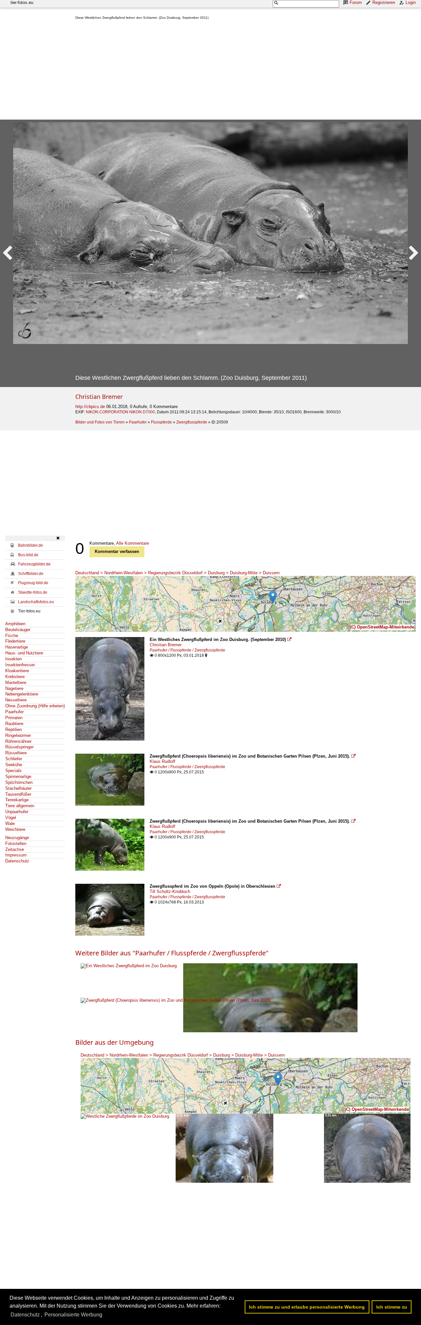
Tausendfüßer (18, 794)
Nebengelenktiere (21, 694)
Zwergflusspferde (191, 422)
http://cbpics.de (90, 406)
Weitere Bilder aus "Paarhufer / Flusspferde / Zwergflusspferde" (171, 952)
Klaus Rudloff (162, 761)
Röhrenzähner (18, 741)
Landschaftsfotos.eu (36, 602)
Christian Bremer (99, 396)
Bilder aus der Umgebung (114, 1042)
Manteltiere (15, 682)
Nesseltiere (16, 699)
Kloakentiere (17, 670)
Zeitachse (14, 849)
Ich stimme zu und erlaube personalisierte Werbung (307, 1307)
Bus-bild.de (28, 555)
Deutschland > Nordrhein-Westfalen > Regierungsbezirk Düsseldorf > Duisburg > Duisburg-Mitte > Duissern (177, 572)
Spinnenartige (18, 776)
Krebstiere (15, 676)
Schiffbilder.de (30, 573)
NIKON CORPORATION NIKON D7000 (120, 412)
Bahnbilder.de (30, 545)
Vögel (10, 817)
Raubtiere (14, 723)
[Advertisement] (245, 71)
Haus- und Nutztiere (24, 653)
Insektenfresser (20, 664)
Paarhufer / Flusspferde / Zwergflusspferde (187, 650)
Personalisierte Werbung (73, 1314)
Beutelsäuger (17, 629)
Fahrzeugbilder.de (34, 564)
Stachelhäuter (18, 788)
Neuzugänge (17, 837)
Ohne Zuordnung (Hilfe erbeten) (35, 705)
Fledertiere (15, 641)
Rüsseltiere (16, 752)
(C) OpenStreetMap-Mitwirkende (382, 627)
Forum (356, 2)
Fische (11, 635)
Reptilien (13, 729)
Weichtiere (15, 829)
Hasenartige (16, 647)
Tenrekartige (17, 799)
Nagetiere (14, 688)
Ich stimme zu (391, 1307)
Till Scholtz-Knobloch (170, 891)
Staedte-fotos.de (32, 592)
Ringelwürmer (18, 735)
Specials (13, 770)
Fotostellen (15, 843)
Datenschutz (17, 860)
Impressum (16, 855)
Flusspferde (161, 422)
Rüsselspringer (19, 746)
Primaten (13, 717)
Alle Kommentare (132, 543)
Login (411, 2)
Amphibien (15, 623)
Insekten (13, 658)
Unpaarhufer (16, 811)
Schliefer (13, 758)
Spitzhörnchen (19, 782)
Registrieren (383, 2)
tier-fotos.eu (22, 2)
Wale (10, 823)
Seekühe (13, 764)
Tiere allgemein (19, 805)
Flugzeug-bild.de (33, 583)
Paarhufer (138, 422)
